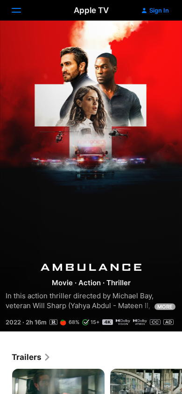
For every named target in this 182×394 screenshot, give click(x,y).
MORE (165, 306)
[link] (31, 357)
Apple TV (91, 10)
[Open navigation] (22, 10)
